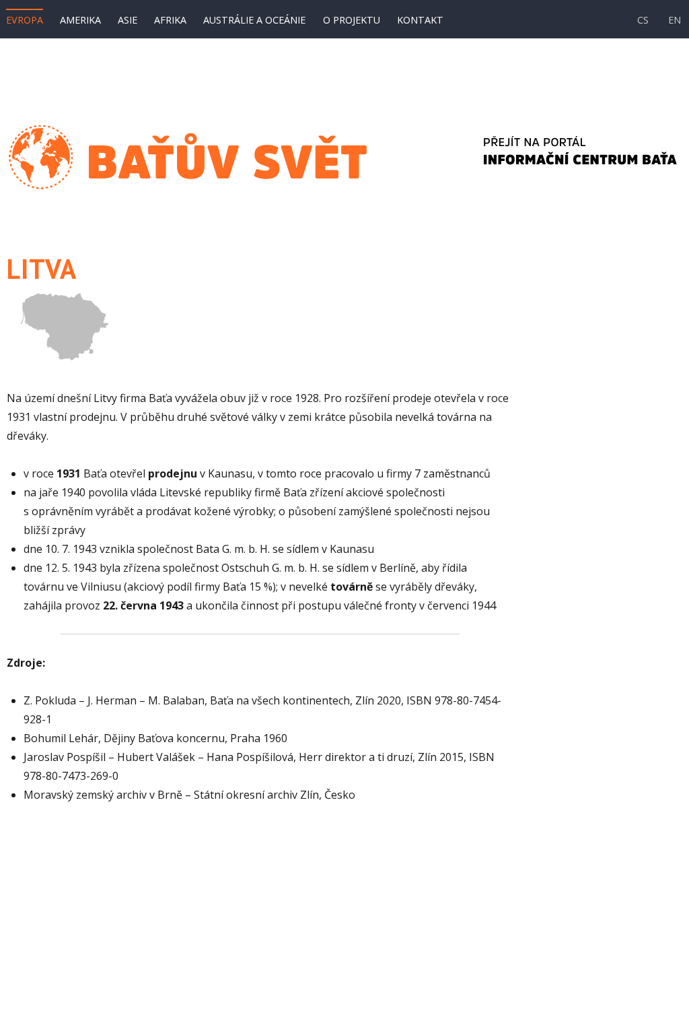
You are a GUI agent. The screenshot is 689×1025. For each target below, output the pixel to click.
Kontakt (420, 19)
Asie (127, 19)
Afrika (170, 19)
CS (643, 19)
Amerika (80, 19)
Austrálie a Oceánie (254, 19)
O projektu (351, 19)
